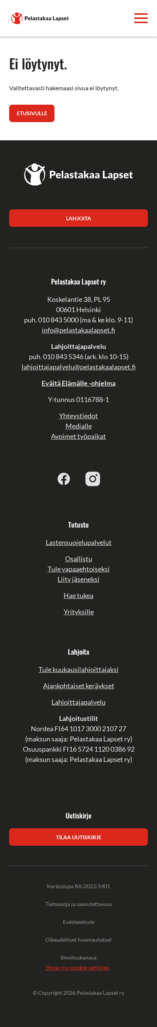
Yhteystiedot (78, 415)
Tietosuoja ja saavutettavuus (78, 904)
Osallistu (78, 558)
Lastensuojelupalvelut (79, 542)
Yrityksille (79, 612)
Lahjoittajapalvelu (78, 702)
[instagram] (93, 478)
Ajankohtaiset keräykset (78, 686)
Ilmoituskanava (78, 957)
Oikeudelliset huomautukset (78, 939)
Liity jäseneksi (78, 579)
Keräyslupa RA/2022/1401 (78, 886)
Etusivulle (32, 113)
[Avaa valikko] (141, 18)
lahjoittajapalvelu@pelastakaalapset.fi (79, 367)
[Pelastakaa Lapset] (40, 17)
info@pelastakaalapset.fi (78, 330)
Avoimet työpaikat (78, 436)
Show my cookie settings (77, 967)
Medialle (79, 426)
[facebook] (64, 478)
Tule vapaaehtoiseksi (79, 569)
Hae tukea (78, 595)
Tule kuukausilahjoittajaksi (78, 669)
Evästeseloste (79, 922)
